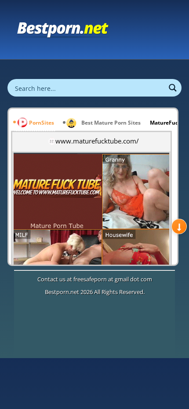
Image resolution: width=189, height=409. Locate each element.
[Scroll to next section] (179, 226)
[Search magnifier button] (173, 88)
